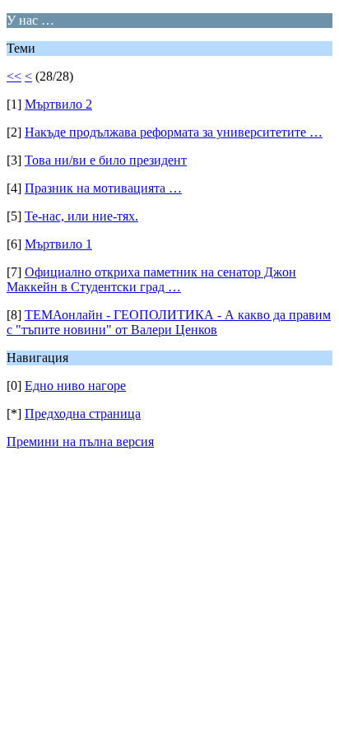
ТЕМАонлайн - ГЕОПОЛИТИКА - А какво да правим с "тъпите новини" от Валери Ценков (169, 322)
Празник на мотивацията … (103, 188)
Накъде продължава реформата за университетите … (174, 132)
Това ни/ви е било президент (106, 160)
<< (14, 76)
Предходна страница (83, 414)
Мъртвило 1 (58, 244)
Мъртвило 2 (58, 104)
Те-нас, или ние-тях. (81, 216)
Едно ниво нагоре (75, 386)
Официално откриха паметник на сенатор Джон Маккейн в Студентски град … (151, 279)
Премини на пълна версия (80, 442)
